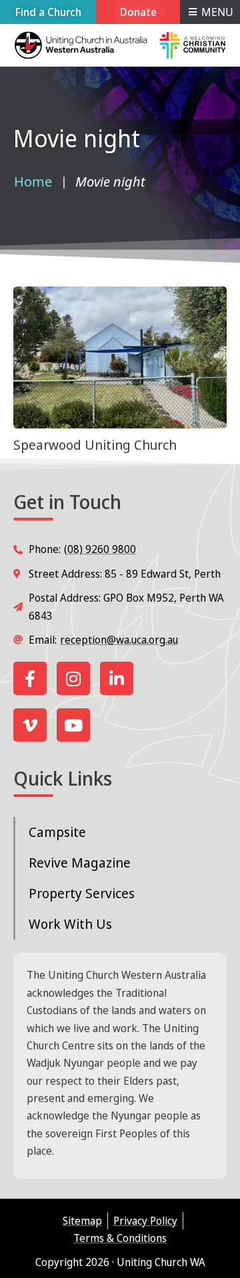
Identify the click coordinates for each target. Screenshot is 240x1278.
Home (33, 182)
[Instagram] (73, 678)
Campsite (57, 832)
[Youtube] (73, 725)
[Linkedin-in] (116, 678)
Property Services (82, 893)
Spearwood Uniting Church (95, 445)
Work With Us (70, 924)
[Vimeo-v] (30, 725)
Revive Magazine (80, 863)
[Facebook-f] (30, 678)
